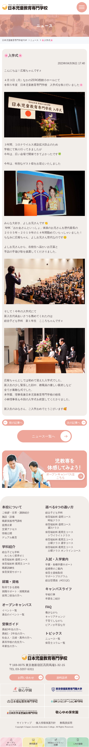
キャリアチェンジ (55, 616)
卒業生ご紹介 (52, 598)
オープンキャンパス (17, 604)
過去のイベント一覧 (13, 614)
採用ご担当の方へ (12, 595)
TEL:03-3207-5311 (21, 669)
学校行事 (50, 594)
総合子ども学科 (54, 512)
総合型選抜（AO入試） (58, 580)
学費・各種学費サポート (59, 564)
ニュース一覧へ (43, 436)
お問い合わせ (26, 677)
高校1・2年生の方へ (13, 633)
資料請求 (62, 677)
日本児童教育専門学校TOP (14, 40)
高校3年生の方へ (11, 629)
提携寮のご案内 (54, 568)
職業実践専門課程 (12, 520)
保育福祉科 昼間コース (15, 559)
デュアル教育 (9, 537)
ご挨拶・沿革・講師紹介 (15, 512)
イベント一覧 (9, 610)
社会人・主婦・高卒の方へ (17, 637)
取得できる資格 (10, 587)
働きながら (51, 612)
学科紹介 (8, 546)
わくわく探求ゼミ (14, 555)
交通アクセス (9, 529)
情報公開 (7, 533)
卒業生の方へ (9, 646)
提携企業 (7, 525)
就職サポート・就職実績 (15, 591)
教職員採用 (66, 722)
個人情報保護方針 (46, 722)
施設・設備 (8, 516)
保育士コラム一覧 (55, 642)
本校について (12, 506)
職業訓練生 (8, 567)
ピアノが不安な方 (55, 624)
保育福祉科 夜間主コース (16, 563)
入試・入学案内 (57, 558)
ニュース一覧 (52, 638)
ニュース (34, 40)
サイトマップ (24, 722)
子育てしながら (54, 620)
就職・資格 (10, 581)
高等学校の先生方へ (13, 642)
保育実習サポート (12, 572)
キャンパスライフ (58, 588)
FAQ (48, 606)
